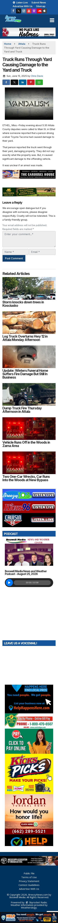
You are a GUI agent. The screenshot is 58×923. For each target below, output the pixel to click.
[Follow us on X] (18, 11)
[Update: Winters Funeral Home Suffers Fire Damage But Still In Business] (29, 356)
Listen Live (22, 2)
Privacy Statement (29, 881)
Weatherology (29, 907)
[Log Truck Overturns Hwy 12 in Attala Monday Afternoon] (29, 322)
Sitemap (40, 6)
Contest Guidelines (29, 885)
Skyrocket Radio (38, 902)
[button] (52, 20)
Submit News (38, 2)
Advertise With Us (22, 6)
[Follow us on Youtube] (28, 11)
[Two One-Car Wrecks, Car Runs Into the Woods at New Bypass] (29, 462)
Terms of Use (29, 877)
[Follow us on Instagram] (23, 11)
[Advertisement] (29, 32)
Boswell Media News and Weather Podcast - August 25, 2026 (26, 573)
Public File (29, 873)
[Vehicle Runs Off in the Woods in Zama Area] (29, 428)
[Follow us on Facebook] (13, 11)
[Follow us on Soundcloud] (39, 11)
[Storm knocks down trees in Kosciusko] (29, 288)
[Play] (9, 582)
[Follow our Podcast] (34, 11)
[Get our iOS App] (44, 11)
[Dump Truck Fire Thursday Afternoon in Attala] (29, 394)
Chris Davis (37, 76)
